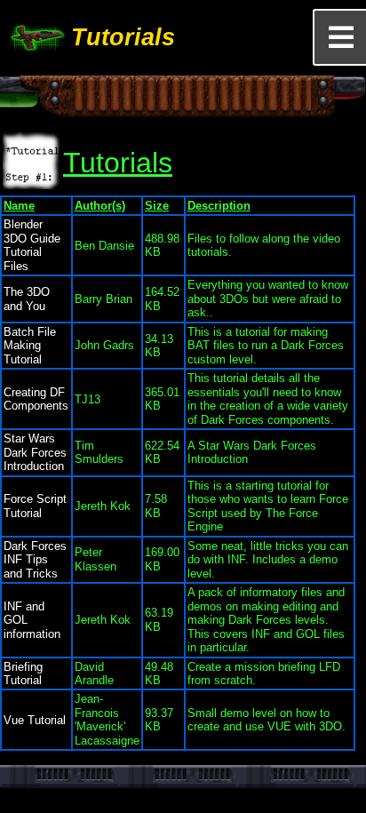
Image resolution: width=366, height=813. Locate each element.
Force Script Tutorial (35, 505)
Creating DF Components (36, 399)
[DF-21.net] (35, 37)
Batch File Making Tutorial (30, 345)
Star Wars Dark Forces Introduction (35, 452)
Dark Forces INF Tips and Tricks (35, 559)
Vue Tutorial (35, 720)
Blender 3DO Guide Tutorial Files (32, 245)
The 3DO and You (27, 298)
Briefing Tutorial (23, 673)
